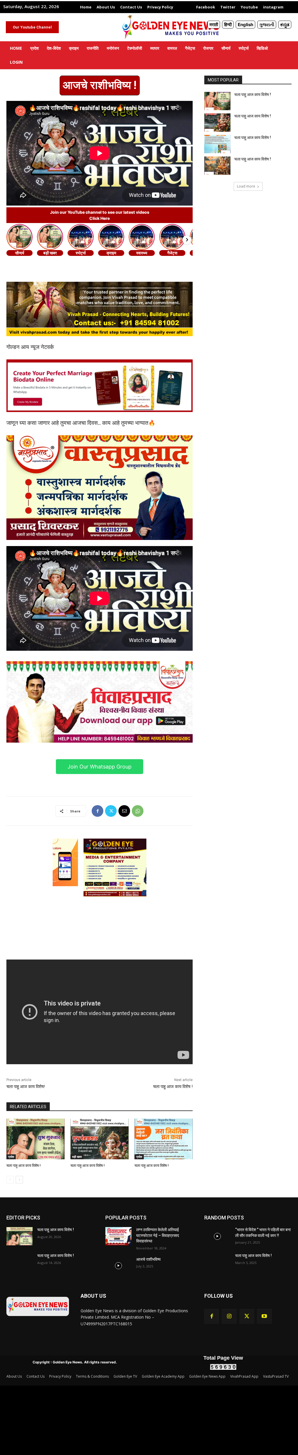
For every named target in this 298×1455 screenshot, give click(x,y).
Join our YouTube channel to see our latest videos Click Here (99, 215)
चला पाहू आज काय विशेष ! (173, 1086)
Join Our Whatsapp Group (100, 767)
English (245, 24)
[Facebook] (97, 811)
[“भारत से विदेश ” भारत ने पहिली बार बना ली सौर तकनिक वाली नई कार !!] (217, 1236)
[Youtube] (264, 1316)
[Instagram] (229, 1316)
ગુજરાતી (266, 24)
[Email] (124, 811)
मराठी (214, 24)
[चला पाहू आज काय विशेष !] (35, 1139)
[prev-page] (10, 1179)
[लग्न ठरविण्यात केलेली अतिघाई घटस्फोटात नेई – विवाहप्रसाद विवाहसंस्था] (118, 1236)
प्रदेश (11, 1157)
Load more (246, 186)
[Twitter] (111, 811)
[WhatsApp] (137, 811)
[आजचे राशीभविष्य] (118, 1266)
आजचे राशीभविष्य (148, 1259)
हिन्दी (228, 24)
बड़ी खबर (77, 1157)
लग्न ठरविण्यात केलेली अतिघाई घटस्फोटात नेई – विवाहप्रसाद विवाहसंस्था (157, 1235)
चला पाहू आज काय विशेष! (25, 1086)
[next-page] (19, 1179)
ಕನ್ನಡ (284, 24)
